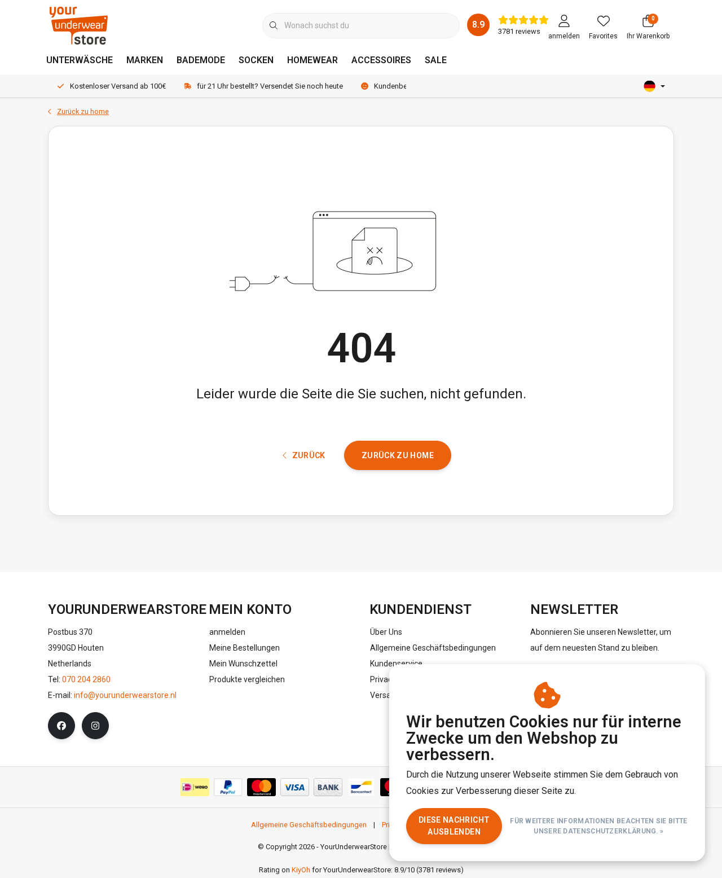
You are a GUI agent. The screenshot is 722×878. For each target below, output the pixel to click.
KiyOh (301, 870)
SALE (436, 60)
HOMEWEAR (312, 60)
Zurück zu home (398, 455)
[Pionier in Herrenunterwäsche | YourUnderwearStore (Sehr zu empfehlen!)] (78, 25)
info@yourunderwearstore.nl (125, 695)
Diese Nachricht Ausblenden (454, 825)
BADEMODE (201, 60)
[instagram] (95, 725)
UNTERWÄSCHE (79, 60)
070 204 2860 (86, 679)
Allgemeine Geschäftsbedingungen (309, 824)
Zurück (308, 455)
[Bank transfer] (328, 787)
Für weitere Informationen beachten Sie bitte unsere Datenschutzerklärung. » (599, 826)
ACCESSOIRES (381, 60)
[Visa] (294, 787)
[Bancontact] (361, 787)
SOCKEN (256, 60)
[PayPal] (228, 787)
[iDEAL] (194, 787)
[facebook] (61, 725)
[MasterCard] (261, 787)
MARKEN (144, 60)
